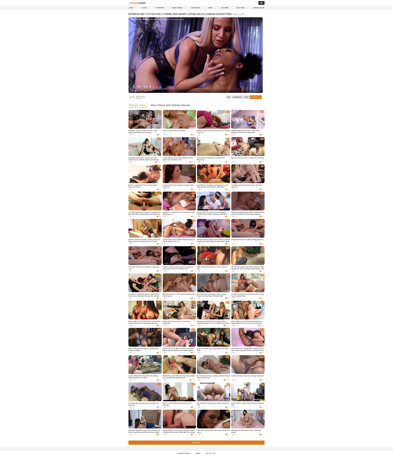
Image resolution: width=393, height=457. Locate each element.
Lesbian (137, 3)
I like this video (131, 97)
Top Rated (160, 8)
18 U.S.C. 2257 (210, 453)
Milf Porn (240, 8)
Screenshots (237, 97)
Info (228, 97)
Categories (195, 8)
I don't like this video (133, 97)
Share (246, 97)
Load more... (196, 442)
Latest (144, 8)
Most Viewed (177, 8)
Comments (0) (256, 97)
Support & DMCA (183, 453)
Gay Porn (224, 8)
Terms (197, 453)
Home (131, 8)
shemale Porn (258, 8)
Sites (210, 8)
